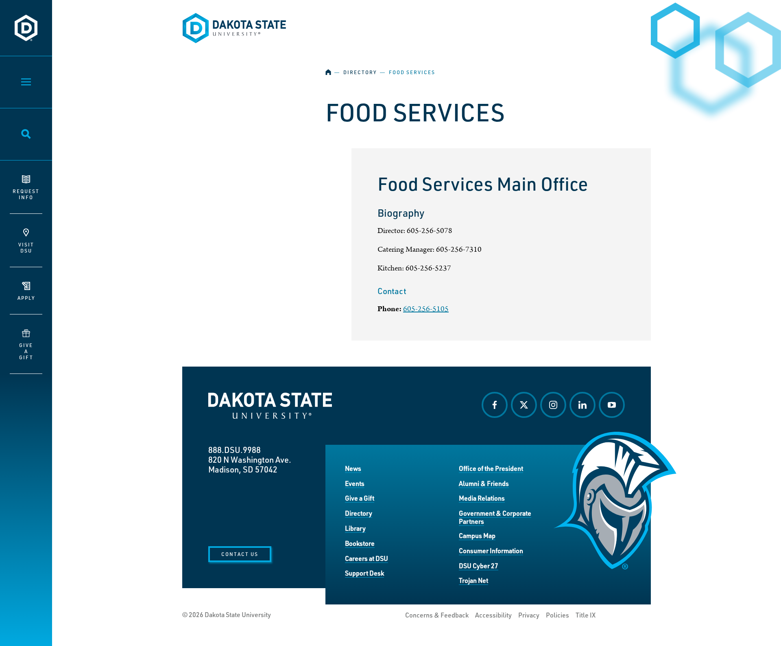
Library (355, 528)
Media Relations (482, 498)
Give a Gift (359, 498)
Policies (557, 615)
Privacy (528, 615)
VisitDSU (26, 247)
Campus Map (477, 535)
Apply (26, 297)
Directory (360, 72)
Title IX (586, 615)
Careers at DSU (366, 558)
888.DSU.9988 (234, 449)
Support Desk (364, 573)
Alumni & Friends (484, 483)
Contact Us (239, 554)
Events (354, 483)
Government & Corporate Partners (495, 517)
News (353, 468)
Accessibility (493, 615)
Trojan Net (473, 580)
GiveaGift (26, 351)
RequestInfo (26, 194)
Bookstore (360, 543)
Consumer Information (491, 550)
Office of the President (491, 468)
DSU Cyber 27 (478, 565)
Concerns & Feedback (437, 615)
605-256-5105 (426, 308)
